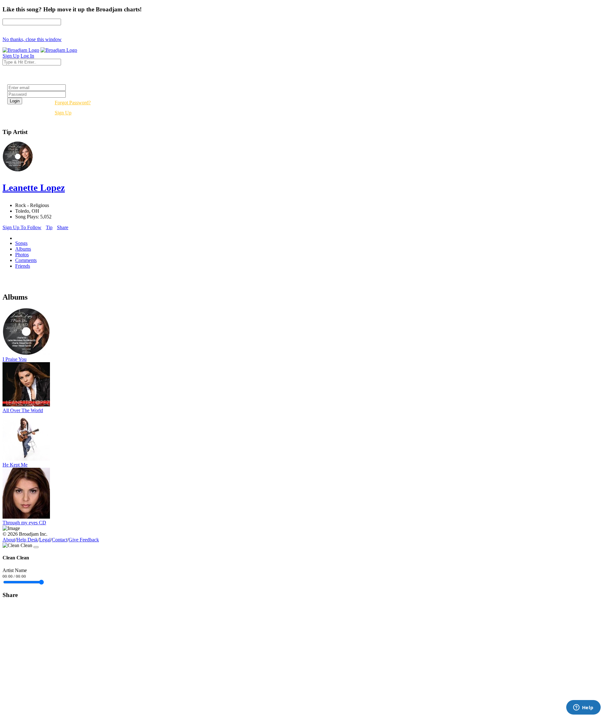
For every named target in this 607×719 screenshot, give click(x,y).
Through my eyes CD (24, 522)
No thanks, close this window (32, 39)
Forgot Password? (73, 102)
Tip (49, 227)
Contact (59, 539)
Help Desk (27, 539)
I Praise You (15, 359)
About (9, 539)
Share (62, 227)
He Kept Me (15, 464)
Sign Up (63, 112)
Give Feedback (84, 539)
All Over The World (23, 410)
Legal (45, 539)
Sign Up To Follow (22, 227)
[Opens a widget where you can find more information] (583, 708)
